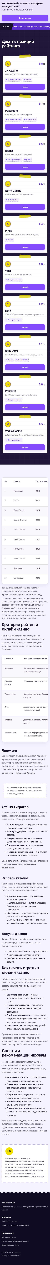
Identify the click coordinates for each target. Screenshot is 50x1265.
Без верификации (14, 160)
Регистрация (25, 18)
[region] (25, 530)
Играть (25, 87)
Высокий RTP (31, 119)
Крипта (28, 79)
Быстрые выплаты (14, 79)
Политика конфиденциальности (15, 1241)
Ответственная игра (10, 1245)
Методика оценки (9, 1237)
